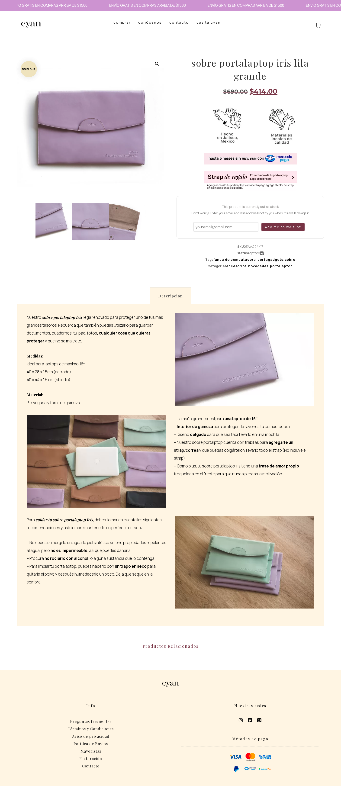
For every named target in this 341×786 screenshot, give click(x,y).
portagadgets (270, 259)
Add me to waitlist (283, 227)
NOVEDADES (258, 266)
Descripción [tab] (170, 295)
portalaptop (281, 266)
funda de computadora (234, 259)
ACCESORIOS (236, 266)
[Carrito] (318, 24)
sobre (290, 259)
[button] (157, 64)
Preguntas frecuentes (90, 721)
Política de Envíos (91, 743)
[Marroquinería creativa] (31, 25)
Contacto (91, 765)
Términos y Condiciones (91, 728)
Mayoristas (90, 751)
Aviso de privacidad (90, 736)
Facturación (90, 758)
